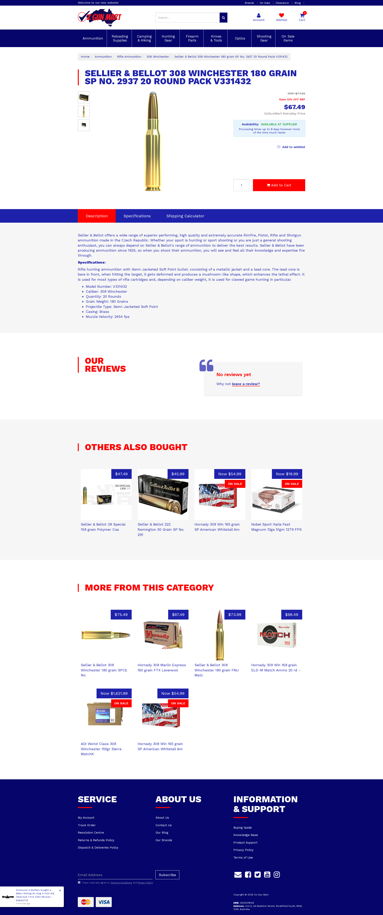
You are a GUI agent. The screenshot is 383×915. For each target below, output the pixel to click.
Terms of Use (243, 857)
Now (229, 473)
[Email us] (238, 874)
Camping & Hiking (144, 38)
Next (204, 187)
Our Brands (164, 840)
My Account (86, 817)
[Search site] (223, 18)
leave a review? (246, 384)
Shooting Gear (263, 38)
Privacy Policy (243, 850)
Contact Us (164, 825)
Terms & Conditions (121, 882)
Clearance (283, 2)
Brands (250, 2)
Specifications (137, 215)
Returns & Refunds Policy (96, 840)
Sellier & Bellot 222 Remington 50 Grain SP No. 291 (161, 529)
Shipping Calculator (185, 215)
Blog (298, 2)
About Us (162, 817)
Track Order (87, 825)
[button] (291, 147)
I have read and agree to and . (117, 882)
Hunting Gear (168, 38)
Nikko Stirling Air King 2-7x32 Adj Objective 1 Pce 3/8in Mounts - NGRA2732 (35, 897)
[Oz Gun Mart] (99, 17)
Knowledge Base (245, 835)
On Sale (265, 2)
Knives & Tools (215, 38)
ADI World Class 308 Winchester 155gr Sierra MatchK (101, 749)
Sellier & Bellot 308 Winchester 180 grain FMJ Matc (216, 670)
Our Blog (162, 832)
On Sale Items (287, 38)
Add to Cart (281, 185)
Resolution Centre (91, 832)
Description (97, 215)
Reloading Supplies (119, 38)
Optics (239, 38)
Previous (199, 187)
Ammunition (92, 38)
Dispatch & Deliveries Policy (98, 847)
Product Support (245, 842)
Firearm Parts (192, 38)
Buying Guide (242, 827)
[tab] (97, 216)
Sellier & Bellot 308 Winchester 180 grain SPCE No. (104, 670)
